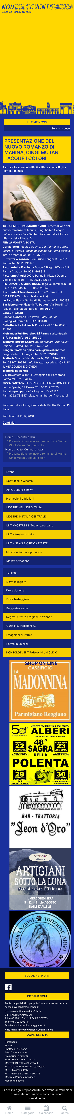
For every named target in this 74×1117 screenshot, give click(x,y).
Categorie (27, 1113)
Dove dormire (15, 590)
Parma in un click (17, 644)
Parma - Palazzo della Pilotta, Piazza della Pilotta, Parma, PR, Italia (35, 169)
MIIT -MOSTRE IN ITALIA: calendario (29, 525)
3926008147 (22, 1021)
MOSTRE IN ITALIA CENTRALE (26, 516)
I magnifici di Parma (19, 635)
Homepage (11, 1041)
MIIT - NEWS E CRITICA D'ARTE (27, 543)
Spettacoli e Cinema (19, 481)
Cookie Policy (45, 1029)
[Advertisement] (37, 58)
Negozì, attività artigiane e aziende (29, 617)
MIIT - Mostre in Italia (20, 534)
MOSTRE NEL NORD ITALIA (24, 507)
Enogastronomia (17, 608)
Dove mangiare (16, 581)
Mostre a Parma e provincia (24, 552)
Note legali (11, 1029)
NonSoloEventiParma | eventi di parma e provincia (37, 10)
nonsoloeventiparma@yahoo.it (22, 1007)
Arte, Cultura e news (19, 489)
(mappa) (18, 271)
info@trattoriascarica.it (44, 362)
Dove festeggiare (17, 599)
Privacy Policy (27, 1029)
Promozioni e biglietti (20, 498)
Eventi (10, 472)
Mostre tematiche (17, 561)
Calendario (46, 1113)
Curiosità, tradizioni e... (21, 625)
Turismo (11, 572)
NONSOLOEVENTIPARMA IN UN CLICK (31, 652)
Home (9, 1113)
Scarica (20, 358)
